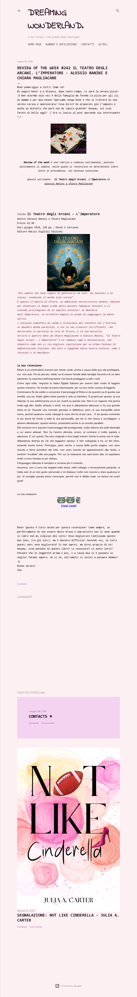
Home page (34, 44)
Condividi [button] (22, 583)
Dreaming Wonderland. (55, 19)
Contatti (87, 44)
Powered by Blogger (71, 985)
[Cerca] (118, 10)
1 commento (35, 926)
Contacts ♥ (40, 717)
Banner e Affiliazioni (61, 44)
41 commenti (48, 723)
